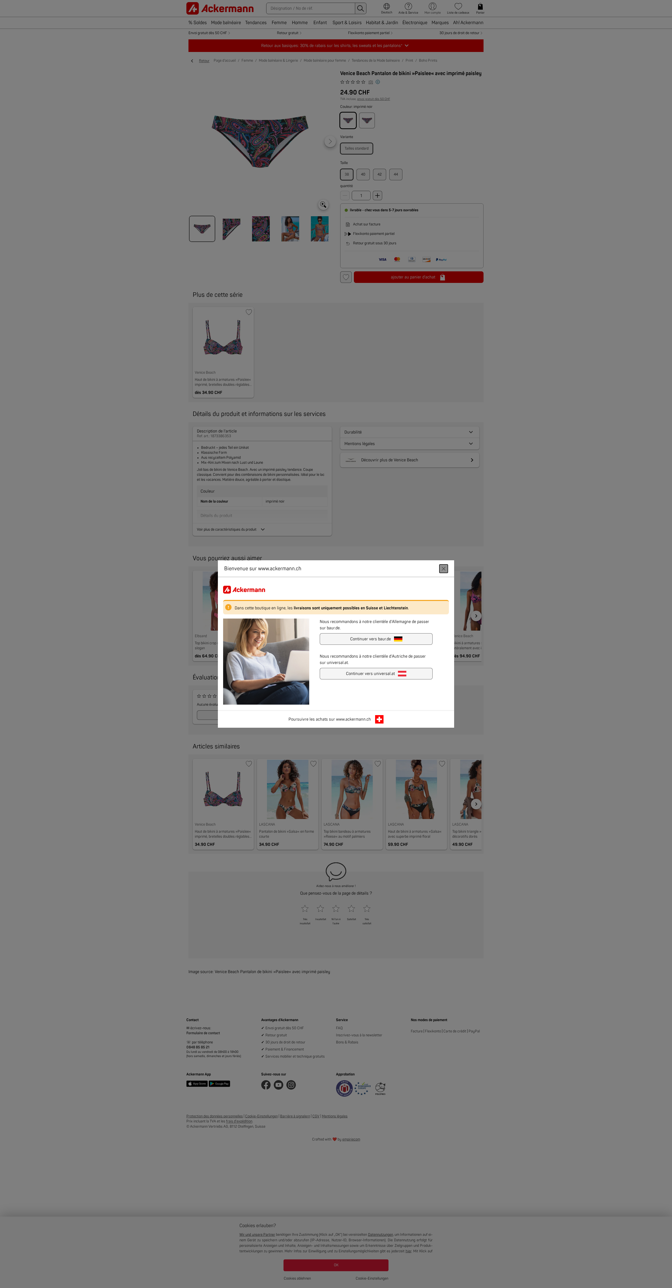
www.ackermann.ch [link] (353, 719)
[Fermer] (443, 568)
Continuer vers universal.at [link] (370, 674)
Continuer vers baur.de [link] (370, 639)
